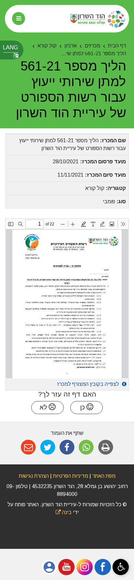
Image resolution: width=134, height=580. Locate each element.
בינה (64, 512)
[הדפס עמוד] (105, 447)
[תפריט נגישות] (121, 567)
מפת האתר (103, 476)
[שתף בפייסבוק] (66, 447)
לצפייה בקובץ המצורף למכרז (88, 384)
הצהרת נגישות (34, 476)
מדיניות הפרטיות (70, 476)
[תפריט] (18, 18)
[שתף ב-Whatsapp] (86, 447)
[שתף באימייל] (28, 447)
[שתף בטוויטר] (47, 447)
